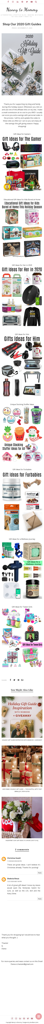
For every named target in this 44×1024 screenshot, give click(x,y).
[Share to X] (14, 680)
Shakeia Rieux (13, 878)
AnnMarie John (34, 1022)
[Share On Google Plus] (22, 680)
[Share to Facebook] (10, 680)
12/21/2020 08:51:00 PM (14, 881)
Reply (39, 873)
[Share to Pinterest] (18, 680)
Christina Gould (14, 858)
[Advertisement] (22, 993)
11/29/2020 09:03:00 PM (14, 861)
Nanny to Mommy (22, 9)
